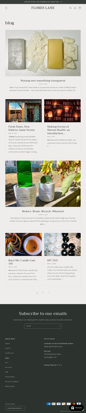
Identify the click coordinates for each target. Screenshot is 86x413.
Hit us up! (8, 367)
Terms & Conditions (12, 382)
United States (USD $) (14, 408)
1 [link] (37, 292)
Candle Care (9, 353)
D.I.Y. (7, 362)
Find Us (7, 348)
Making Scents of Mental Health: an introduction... (58, 130)
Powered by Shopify (75, 411)
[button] (6, 8)
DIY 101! (52, 260)
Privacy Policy (10, 377)
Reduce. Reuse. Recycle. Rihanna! (43, 211)
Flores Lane (67, 411)
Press (7, 358)
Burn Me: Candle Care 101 (21, 262)
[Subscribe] (59, 326)
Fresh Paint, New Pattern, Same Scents (21, 128)
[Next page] (48, 292)
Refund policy (10, 386)
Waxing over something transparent (43, 80)
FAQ (6, 372)
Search (7, 343)
